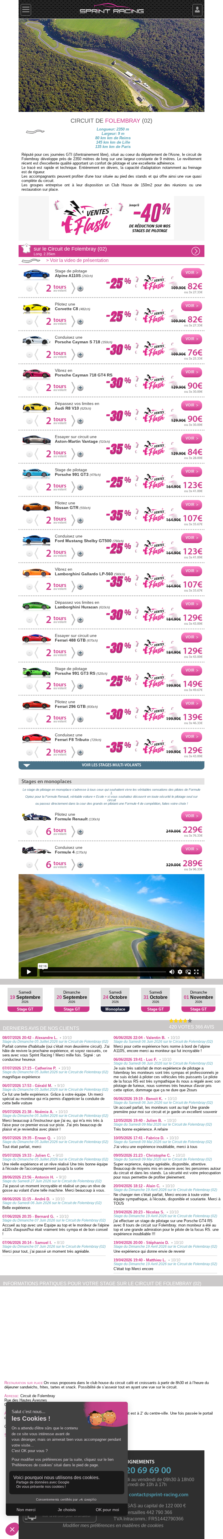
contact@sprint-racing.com (158, 1494)
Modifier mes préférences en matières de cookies (113, 1525)
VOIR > (192, 273)
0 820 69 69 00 (142, 1471)
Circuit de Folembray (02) (70, 251)
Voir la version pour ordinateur (66, 1515)
